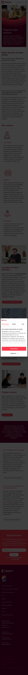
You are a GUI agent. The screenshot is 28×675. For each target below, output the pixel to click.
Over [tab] (23, 324)
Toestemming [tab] (5, 324)
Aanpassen (13, 353)
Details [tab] (14, 324)
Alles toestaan (14, 348)
